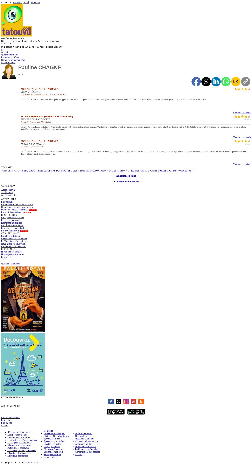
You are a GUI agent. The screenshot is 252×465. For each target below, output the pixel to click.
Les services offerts (10, 57)
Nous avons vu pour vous (13, 244)
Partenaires (6, 420)
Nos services (81, 436)
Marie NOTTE (142, 170)
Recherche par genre (10, 220)
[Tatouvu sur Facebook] (111, 403)
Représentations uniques (12, 225)
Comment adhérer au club (13, 60)
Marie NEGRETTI (110, 170)
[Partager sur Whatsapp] (226, 81)
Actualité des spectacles (18, 448)
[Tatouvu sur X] (117, 403)
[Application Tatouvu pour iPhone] (116, 415)
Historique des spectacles (12, 254)
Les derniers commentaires (13, 246)
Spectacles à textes (52, 444)
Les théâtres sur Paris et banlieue (22, 440)
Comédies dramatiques (54, 433)
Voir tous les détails (242, 112)
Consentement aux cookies (87, 452)
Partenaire (35, 2)
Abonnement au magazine (19, 445)
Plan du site (6, 423)
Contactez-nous (8, 62)
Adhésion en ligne (126, 175)
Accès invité (7, 192)
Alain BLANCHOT (11, 170)
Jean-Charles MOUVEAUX (86, 170)
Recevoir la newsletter (11, 212)
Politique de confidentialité (87, 449)
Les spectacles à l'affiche (12, 217)
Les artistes (6, 257)
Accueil (4, 52)
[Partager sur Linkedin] (216, 81)
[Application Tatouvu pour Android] (136, 415)
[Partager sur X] (206, 81)
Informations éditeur (10, 417)
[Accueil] (12, 25)
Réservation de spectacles (19, 432)
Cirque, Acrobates (52, 446)
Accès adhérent (8, 190)
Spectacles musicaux (53, 452)
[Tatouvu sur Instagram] (125, 403)
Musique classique (52, 454)
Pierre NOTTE (127, 170)
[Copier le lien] (245, 81)
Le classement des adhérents (14, 238)
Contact (4, 425)
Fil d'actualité (7, 202)
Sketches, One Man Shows (56, 436)
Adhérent (17, 2)
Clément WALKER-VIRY (181, 170)
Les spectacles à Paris (17, 434)
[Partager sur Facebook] (196, 81)
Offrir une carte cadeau (126, 181)
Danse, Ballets (50, 457)
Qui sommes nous (9, 54)
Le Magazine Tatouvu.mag (19, 442)
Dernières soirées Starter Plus (14, 209)
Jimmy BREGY (29, 170)
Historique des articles (11, 251)
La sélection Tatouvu (10, 236)
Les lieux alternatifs (10, 230)
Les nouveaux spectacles (18, 437)
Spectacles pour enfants (54, 441)
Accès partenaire (8, 195)
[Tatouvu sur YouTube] (132, 403)
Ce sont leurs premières (12, 207)
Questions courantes (10, 263)
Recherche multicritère (11, 223)
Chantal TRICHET (159, 170)
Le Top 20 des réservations (13, 241)
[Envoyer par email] (235, 81)
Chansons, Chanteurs (53, 449)
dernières (28, 207)
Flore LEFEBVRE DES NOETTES (55, 170)
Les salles (5, 228)
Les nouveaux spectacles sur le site (17, 204)
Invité (26, 2)
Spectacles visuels (52, 438)
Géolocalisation (19, 228)
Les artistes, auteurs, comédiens (21, 450)
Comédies (48, 431)
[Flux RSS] (140, 403)
